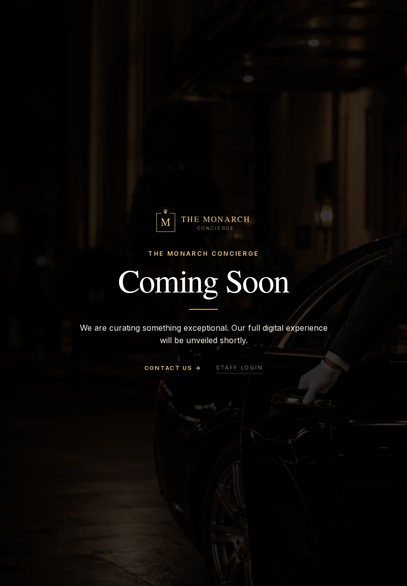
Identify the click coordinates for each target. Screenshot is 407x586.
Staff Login (239, 367)
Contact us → (173, 368)
